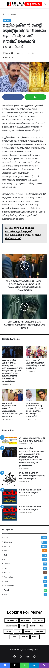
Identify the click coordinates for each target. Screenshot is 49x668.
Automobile (8, 577)
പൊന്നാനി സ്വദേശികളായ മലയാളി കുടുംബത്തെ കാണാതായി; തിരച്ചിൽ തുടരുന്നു (12, 410)
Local (6, 568)
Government (9, 585)
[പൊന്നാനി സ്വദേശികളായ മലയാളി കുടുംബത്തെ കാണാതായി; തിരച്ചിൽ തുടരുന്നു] (12, 395)
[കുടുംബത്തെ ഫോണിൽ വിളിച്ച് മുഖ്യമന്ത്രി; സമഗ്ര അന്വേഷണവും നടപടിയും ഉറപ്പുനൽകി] (36, 395)
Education (8, 542)
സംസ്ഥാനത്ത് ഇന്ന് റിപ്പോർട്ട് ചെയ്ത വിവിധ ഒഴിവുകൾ (32, 439)
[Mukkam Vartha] (24, 4)
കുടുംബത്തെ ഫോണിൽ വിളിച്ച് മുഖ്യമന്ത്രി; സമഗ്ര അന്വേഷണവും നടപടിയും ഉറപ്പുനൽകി (34, 410)
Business (7, 572)
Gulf (5, 555)
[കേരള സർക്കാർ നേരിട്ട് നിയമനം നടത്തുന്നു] (9, 496)
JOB (5, 594)
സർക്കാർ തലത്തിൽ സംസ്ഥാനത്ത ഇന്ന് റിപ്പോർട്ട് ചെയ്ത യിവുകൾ (32, 476)
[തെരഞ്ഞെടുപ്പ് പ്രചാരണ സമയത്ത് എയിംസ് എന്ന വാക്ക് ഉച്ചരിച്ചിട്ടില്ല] (36, 352)
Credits (36, 649)
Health (6, 581)
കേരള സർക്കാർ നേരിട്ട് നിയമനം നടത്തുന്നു (30, 491)
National (7, 546)
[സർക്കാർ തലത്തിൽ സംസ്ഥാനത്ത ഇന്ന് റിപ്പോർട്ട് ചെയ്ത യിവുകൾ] (9, 479)
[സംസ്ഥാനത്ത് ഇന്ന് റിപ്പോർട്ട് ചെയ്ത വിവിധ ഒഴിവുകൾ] (9, 441)
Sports (6, 559)
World (6, 550)
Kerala (13, 14)
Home (6, 14)
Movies (7, 563)
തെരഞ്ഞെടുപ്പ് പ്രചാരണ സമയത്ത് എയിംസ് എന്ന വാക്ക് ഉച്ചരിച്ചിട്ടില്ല (35, 364)
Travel (6, 590)
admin (8, 53)
